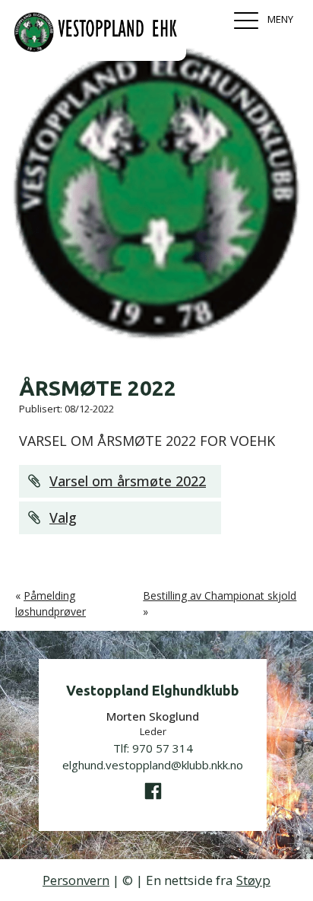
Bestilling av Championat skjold (219, 595)
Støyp (253, 880)
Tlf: (153, 748)
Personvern (76, 880)
